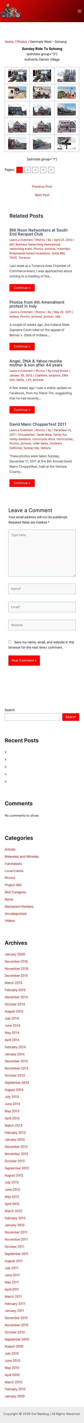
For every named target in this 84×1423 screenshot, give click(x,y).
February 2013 (15, 1133)
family (20, 379)
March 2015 (13, 983)
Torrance (24, 257)
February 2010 (15, 1389)
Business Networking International (38, 244)
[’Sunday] (17, 75)
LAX (28, 379)
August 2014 (14, 1011)
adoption (54, 375)
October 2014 (15, 1004)
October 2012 (15, 1161)
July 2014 (12, 1018)
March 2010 (13, 1382)
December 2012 (16, 1147)
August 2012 (14, 1175)
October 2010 (15, 1332)
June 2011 (12, 1275)
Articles (10, 849)
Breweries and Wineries (22, 857)
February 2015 (15, 990)
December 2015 (16, 976)
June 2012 (12, 1189)
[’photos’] (67, 126)
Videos (10, 921)
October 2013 (15, 1075)
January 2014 (15, 1054)
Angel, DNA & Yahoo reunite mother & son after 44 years (35, 363)
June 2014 (12, 1026)
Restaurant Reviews (19, 906)
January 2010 (15, 1396)
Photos (40, 240)
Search (10, 710)
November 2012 (16, 1154)
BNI (11, 244)
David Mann (44, 434)
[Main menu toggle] (79, 11)
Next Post (42, 195)
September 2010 (17, 1339)
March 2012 (13, 1211)
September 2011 (16, 1254)
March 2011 (13, 1297)
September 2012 (17, 1168)
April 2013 (12, 1118)
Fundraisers (13, 864)
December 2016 (16, 961)
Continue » (22, 288)
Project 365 (13, 885)
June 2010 (12, 1361)
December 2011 (16, 1232)
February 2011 (15, 1304)
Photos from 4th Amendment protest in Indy (36, 304)
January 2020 (15, 954)
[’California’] (67, 75)
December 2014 (16, 997)
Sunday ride (31, 448)
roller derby (40, 443)
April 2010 (12, 1375)
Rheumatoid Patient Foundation (29, 253)
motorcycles (64, 439)
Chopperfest (26, 434)
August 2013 (14, 1090)
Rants (9, 899)
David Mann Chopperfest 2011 (37, 424)
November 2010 (16, 1325)
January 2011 (14, 1311)
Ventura (45, 448)
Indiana (14, 316)
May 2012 (12, 1197)
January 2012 (15, 1225)
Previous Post (42, 186)
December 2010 (16, 1318)
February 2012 (15, 1218)
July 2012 (12, 1182)
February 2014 (15, 1047)
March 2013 (13, 1125)
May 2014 (12, 1033)
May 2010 (12, 1368)
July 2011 (11, 1268)
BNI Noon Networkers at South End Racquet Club (38, 232)
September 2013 (17, 1083)
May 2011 (12, 1282)
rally (58, 316)
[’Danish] (42, 75)
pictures (50, 248)
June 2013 (12, 1104)
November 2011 (16, 1239)
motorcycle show (43, 439)
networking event (20, 248)
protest (48, 316)
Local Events (14, 871)
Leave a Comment (21, 240)
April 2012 (12, 1204)
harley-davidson (20, 439)
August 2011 (14, 1261)
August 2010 (14, 1346)
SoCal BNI (58, 253)
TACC (13, 257)
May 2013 (12, 1111)
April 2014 (12, 1040)
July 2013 (12, 1097)
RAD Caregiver (15, 892)
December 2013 (16, 1061)
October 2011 (14, 1247)
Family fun (60, 434)
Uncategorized (15, 914)
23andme (41, 375)
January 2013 (15, 1140)
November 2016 (16, 969)
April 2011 (12, 1289)
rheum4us (63, 248)
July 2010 (12, 1353)
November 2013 (16, 1068)
